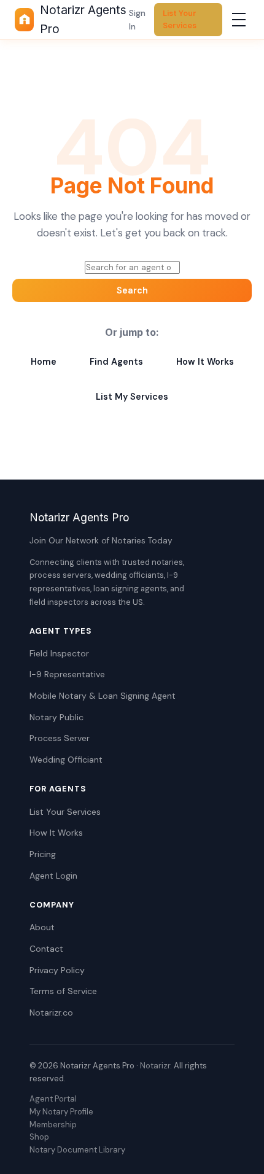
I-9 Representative (67, 674)
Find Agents (116, 361)
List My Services (132, 396)
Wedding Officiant (66, 759)
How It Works (205, 361)
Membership (53, 1124)
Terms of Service (63, 991)
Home (43, 361)
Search (132, 290)
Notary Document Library (77, 1150)
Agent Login (53, 875)
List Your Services (179, 19)
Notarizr (155, 1065)
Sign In (137, 19)
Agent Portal (53, 1099)
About (42, 927)
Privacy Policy (57, 970)
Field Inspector (59, 653)
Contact (46, 948)
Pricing (42, 854)
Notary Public (56, 717)
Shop (39, 1137)
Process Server (59, 738)
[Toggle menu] (238, 20)
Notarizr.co (51, 1012)
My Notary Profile (61, 1111)
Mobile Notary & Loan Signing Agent (102, 695)
